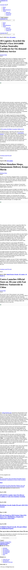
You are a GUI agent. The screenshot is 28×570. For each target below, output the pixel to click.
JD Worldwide (6, 552)
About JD (8, 12)
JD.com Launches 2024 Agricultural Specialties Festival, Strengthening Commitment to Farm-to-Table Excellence (13, 479)
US (4, 275)
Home (4, 7)
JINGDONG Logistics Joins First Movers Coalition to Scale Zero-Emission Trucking (12, 495)
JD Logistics (13, 37)
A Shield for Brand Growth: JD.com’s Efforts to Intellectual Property (13, 527)
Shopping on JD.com (7, 562)
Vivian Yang (3, 290)
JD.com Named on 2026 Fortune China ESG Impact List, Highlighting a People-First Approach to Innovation (13, 516)
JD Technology (6, 550)
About (4, 11)
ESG (8, 37)
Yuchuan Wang (3, 54)
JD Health (5, 553)
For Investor (8, 13)
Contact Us (8, 14)
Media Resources (7, 9)
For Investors (6, 560)
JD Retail (5, 548)
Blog (4, 8)
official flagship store (7, 412)
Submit (2, 540)
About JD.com (6, 559)
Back (1, 482)
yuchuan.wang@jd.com (5, 155)
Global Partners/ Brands (12, 274)
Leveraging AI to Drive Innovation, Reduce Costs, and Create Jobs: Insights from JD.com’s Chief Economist (12, 486)
